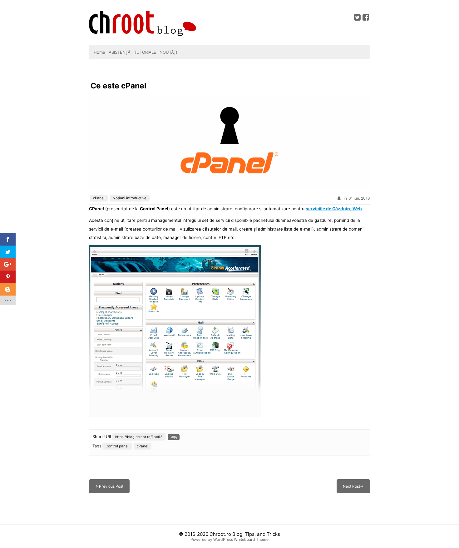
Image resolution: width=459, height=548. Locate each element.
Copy (174, 437)
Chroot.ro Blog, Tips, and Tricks (245, 534)
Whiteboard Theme (251, 539)
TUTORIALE (145, 52)
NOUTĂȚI (168, 52)
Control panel (117, 446)
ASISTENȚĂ (120, 52)
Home (99, 52)
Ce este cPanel (118, 85)
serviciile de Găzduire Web (334, 208)
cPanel (99, 198)
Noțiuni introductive (129, 198)
